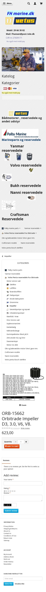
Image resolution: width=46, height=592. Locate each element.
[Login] (35, 3)
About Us (7, 531)
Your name (8, 479)
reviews (15, 428)
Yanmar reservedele (13, 148)
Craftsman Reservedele (15, 216)
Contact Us (7, 533)
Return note (8, 538)
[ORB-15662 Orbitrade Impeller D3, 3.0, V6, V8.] (23, 384)
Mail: (7, 34)
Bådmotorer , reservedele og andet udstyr (22, 119)
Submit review (11, 511)
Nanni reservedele (27, 192)
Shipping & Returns (10, 529)
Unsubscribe (19, 584)
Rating (6, 488)
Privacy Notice (8, 526)
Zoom (23, 405)
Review (6, 493)
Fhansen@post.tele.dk (23, 34)
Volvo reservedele (26, 165)
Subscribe (8, 584)
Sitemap (6, 541)
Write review (25, 428)
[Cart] (41, 3)
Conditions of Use (10, 536)
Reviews (6, 460)
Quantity (8, 442)
